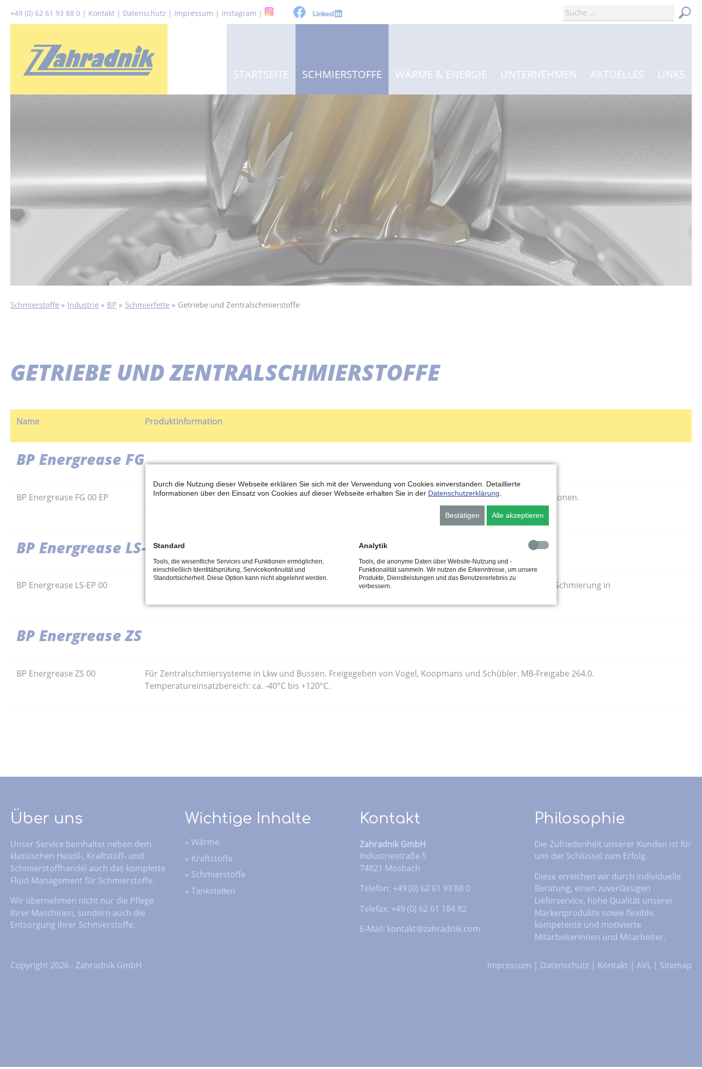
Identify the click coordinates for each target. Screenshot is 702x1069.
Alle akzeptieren (518, 515)
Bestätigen (462, 515)
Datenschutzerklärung (464, 493)
